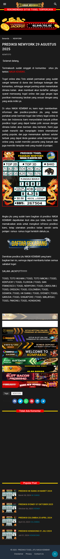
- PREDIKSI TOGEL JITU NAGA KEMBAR (33, 550)
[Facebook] (14, 401)
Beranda (5, 38)
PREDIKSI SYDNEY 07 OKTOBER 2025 (35, 504)
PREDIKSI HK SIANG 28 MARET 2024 (35, 491)
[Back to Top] (55, 554)
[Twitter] (20, 401)
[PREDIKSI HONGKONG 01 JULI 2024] (9, 534)
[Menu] (4, 4)
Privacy (29, 554)
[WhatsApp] (26, 401)
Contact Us (39, 554)
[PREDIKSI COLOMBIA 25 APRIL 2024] (9, 521)
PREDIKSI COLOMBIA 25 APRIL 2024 (35, 517)
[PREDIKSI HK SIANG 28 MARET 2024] (9, 494)
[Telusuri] (55, 5)
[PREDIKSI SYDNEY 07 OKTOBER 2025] (9, 508)
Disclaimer (18, 554)
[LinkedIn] (37, 401)
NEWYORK (17, 38)
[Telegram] (43, 401)
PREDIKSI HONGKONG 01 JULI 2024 (35, 531)
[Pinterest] (31, 401)
